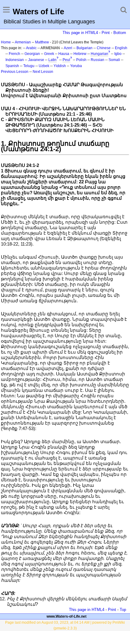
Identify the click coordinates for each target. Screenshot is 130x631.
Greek (49, 54)
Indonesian (14, 60)
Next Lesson (43, 72)
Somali (114, 60)
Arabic (31, 48)
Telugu (28, 66)
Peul (66, 60)
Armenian (23, 42)
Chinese (104, 48)
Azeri (68, 48)
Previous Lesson (14, 72)
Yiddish (60, 66)
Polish (81, 60)
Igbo (118, 54)
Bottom (119, 32)
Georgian (32, 54)
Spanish (12, 66)
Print (106, 32)
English (121, 48)
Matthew (42, 42)
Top (123, 609)
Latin (52, 60)
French (14, 54)
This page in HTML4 (80, 32)
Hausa (63, 54)
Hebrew (79, 54)
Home (6, 42)
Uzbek (44, 66)
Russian (97, 60)
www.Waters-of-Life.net (66, 616)
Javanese (36, 60)
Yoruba (76, 66)
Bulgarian (84, 48)
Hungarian (99, 54)
